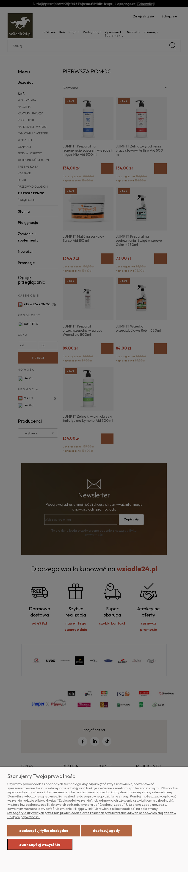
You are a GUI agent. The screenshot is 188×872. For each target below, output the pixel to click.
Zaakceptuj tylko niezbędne (43, 830)
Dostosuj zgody (106, 830)
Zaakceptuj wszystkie (40, 844)
